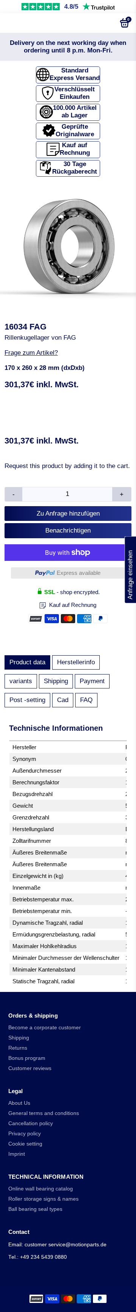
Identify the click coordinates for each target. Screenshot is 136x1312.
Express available (78, 573)
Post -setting (27, 700)
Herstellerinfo (76, 662)
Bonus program (26, 1058)
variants (20, 681)
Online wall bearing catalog (40, 1189)
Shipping (56, 681)
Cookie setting (25, 1144)
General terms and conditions (43, 1113)
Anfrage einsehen (130, 570)
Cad (62, 700)
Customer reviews (29, 1068)
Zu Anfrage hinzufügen (68, 513)
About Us (19, 1103)
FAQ (86, 700)
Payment (92, 681)
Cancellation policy (30, 1123)
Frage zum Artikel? (31, 352)
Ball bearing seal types (35, 1209)
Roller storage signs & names (43, 1199)
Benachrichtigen (68, 530)
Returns (17, 1048)
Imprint (16, 1154)
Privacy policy (24, 1133)
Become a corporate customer (44, 1027)
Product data (27, 662)
